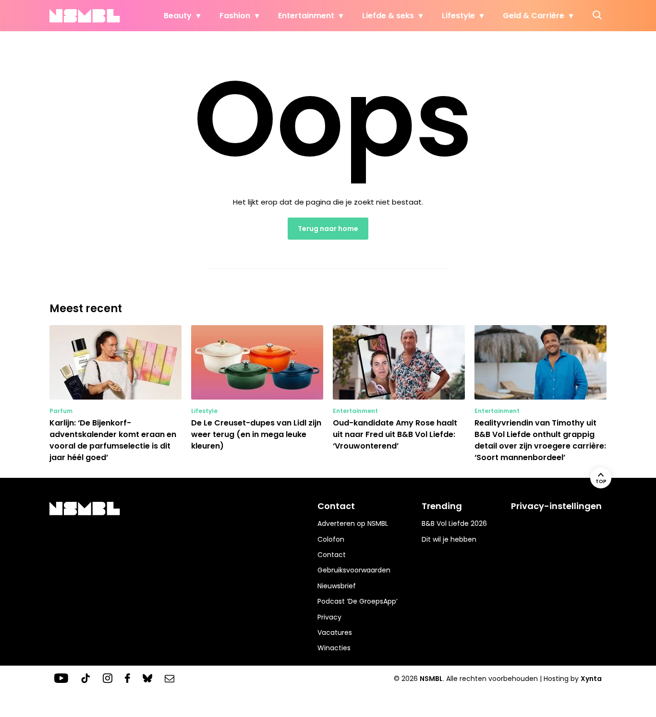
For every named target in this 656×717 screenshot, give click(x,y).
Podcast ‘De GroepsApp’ (357, 601)
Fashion (234, 15)
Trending (442, 506)
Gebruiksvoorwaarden (353, 570)
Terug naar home (328, 228)
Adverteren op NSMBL (352, 523)
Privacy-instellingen (556, 506)
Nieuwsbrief (336, 586)
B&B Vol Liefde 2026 (454, 523)
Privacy (329, 617)
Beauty (178, 15)
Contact (331, 554)
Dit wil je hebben (449, 539)
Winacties (334, 648)
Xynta (591, 678)
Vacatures (334, 632)
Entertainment (306, 15)
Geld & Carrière (533, 15)
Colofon (330, 539)
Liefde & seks (388, 15)
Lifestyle (458, 15)
